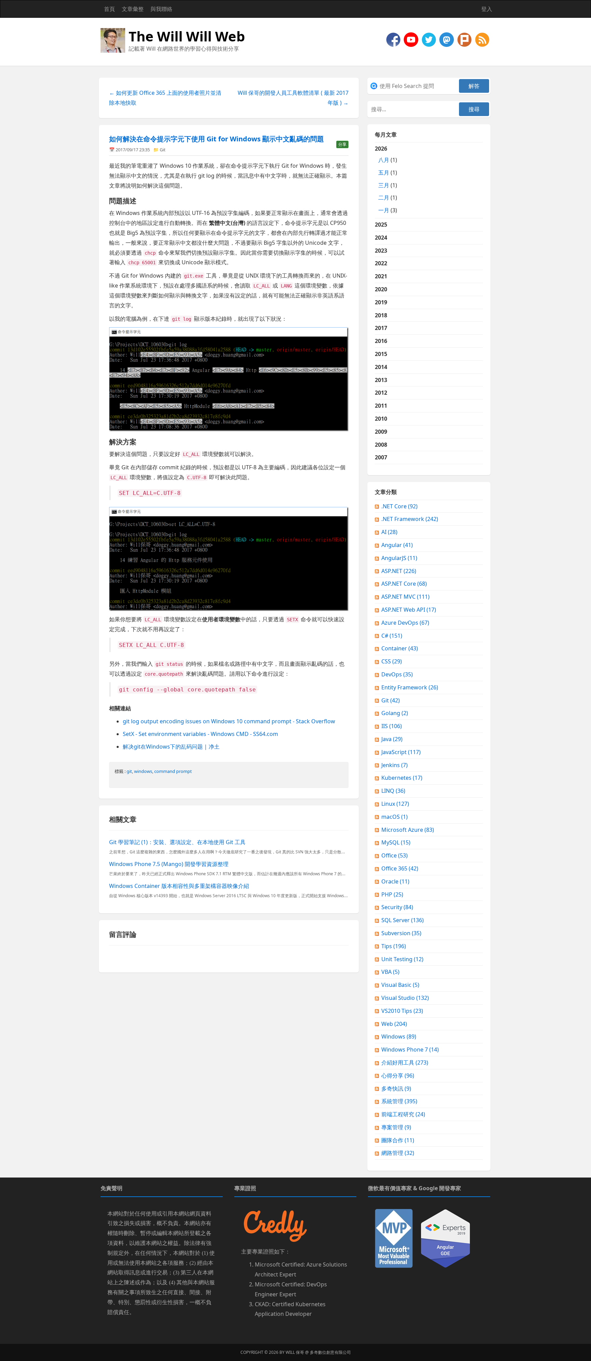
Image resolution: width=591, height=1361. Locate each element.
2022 (381, 263)
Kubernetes (401, 777)
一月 (383, 210)
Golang (394, 713)
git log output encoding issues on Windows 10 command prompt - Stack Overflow (229, 721)
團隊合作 (397, 1140)
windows (143, 771)
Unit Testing (402, 959)
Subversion (401, 933)
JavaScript (401, 752)
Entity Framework (409, 687)
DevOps (397, 674)
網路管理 (397, 1153)
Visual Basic (400, 985)
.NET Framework (409, 519)
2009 (381, 431)
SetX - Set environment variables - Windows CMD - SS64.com (200, 734)
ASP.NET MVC (405, 596)
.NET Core (399, 506)
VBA (390, 972)
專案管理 (396, 1127)
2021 (381, 276)
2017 (381, 328)
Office (394, 855)
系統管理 (399, 1101)
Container (399, 648)
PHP (392, 894)
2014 (381, 367)
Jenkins (394, 765)
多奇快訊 (396, 1088)
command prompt (173, 771)
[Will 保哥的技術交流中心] (394, 39)
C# (391, 635)
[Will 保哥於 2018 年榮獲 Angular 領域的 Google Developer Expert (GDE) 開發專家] (445, 1238)
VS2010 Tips (402, 1011)
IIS (391, 726)
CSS (391, 661)
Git (163, 150)
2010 (381, 418)
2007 (381, 457)
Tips (393, 946)
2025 (381, 224)
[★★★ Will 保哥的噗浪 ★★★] (465, 39)
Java (392, 739)
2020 (381, 289)
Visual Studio (405, 998)
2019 (381, 302)
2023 (381, 250)
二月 (383, 197)
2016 (381, 341)
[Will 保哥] (412, 39)
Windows (398, 1036)
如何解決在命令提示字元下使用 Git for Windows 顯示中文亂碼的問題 (216, 138)
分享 (342, 144)
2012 (381, 392)
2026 (386, 179)
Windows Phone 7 (410, 1049)
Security (397, 907)
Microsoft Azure (407, 830)
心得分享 (397, 1075)
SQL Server (402, 920)
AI (389, 532)
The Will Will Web (187, 36)
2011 (381, 405)
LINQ (393, 790)
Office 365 (399, 868)
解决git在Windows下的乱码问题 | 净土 (171, 746)
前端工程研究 (403, 1114)
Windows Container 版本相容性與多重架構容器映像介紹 (179, 886)
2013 (381, 380)
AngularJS (399, 558)
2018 (381, 315)
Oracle (395, 881)
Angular (397, 545)
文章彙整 (133, 9)
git (129, 771)
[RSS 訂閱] (482, 39)
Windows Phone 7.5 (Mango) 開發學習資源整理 (168, 864)
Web (394, 1024)
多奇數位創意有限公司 (330, 1352)
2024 (381, 237)
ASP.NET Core (404, 583)
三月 (383, 185)
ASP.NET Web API (408, 609)
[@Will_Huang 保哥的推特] (429, 39)
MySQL (395, 842)
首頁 (109, 9)
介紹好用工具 (404, 1062)
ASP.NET (398, 571)
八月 (383, 160)
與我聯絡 (161, 9)
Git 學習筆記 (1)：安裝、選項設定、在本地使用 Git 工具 (177, 842)
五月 (383, 172)
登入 (486, 9)
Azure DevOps (405, 622)
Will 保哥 (295, 1352)
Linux (395, 803)
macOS (394, 817)
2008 (381, 444)
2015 (381, 354)
